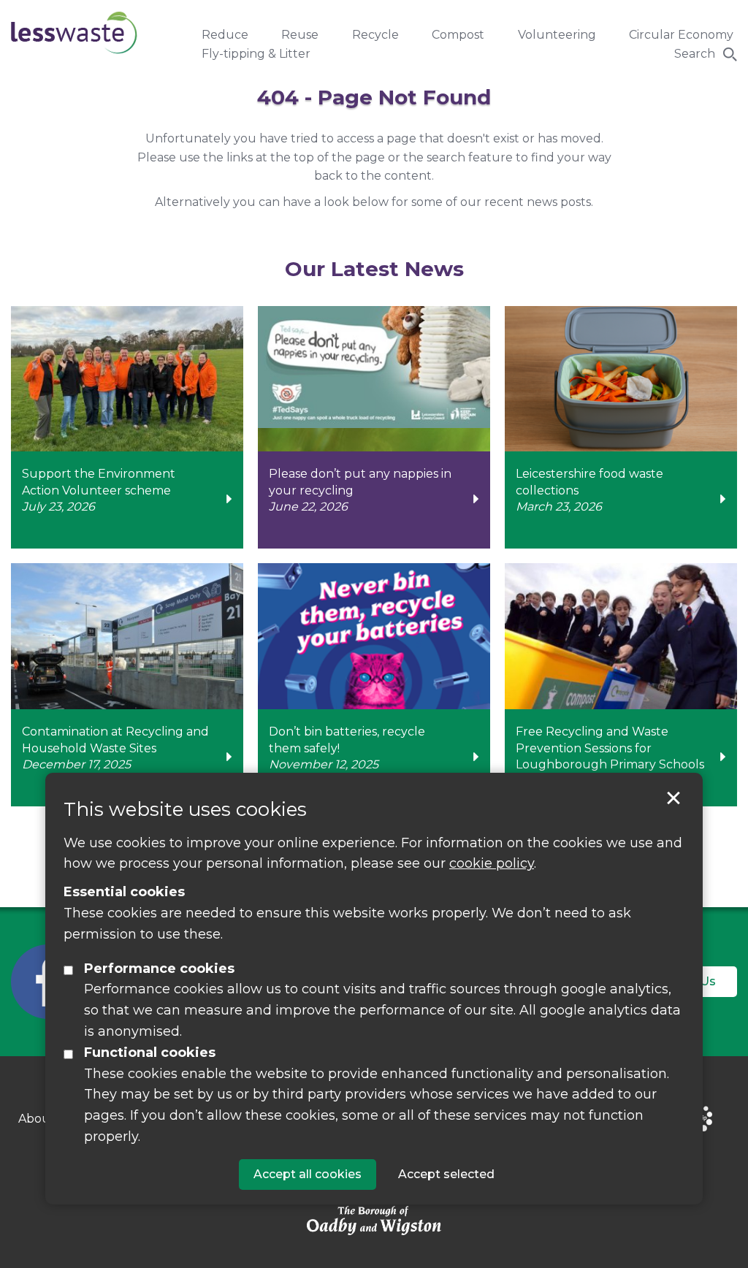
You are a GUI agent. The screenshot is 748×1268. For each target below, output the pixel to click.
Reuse (299, 35)
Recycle (375, 35)
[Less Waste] (74, 32)
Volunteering (557, 35)
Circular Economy (681, 35)
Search (694, 54)
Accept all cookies (307, 1174)
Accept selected (673, 798)
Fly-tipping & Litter (256, 54)
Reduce (225, 35)
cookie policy (491, 863)
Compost (458, 35)
